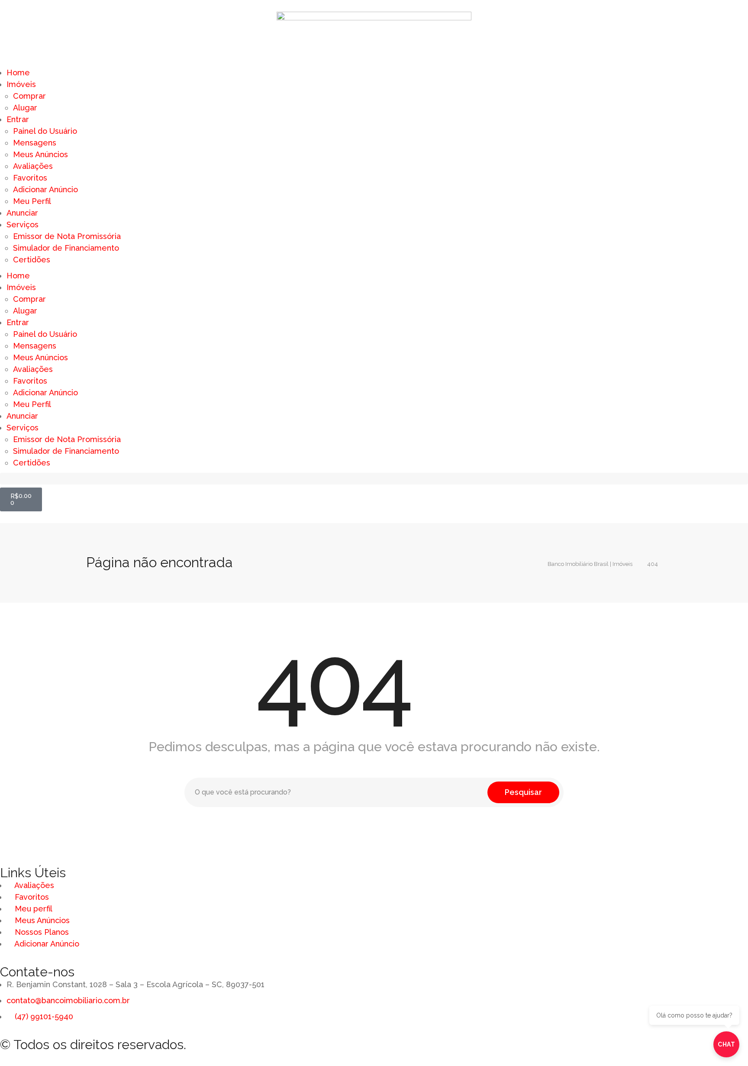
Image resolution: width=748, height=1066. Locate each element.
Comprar (29, 95)
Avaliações (33, 166)
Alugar (25, 107)
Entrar (17, 119)
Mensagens (34, 142)
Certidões (31, 259)
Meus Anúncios (40, 154)
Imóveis (21, 84)
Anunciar (22, 212)
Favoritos (30, 177)
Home (18, 72)
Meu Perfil (32, 201)
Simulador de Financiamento (66, 247)
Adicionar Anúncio (45, 189)
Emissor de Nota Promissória (67, 236)
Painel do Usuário (45, 131)
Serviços (22, 224)
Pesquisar (523, 792)
